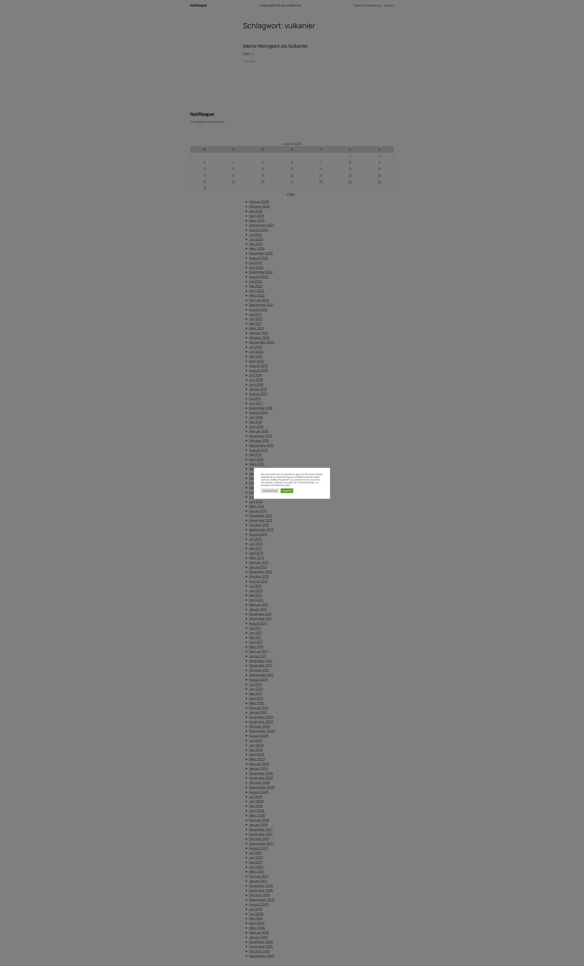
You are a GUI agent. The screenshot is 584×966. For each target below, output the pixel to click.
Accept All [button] (286, 490)
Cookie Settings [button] (270, 490)
